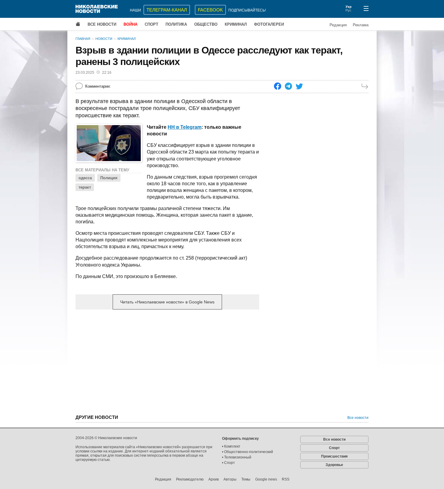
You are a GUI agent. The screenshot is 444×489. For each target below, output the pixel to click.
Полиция (108, 178)
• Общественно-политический (247, 452)
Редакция (338, 25)
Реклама (360, 25)
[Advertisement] (167, 361)
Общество (205, 24)
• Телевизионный (236, 457)
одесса (85, 178)
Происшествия (334, 456)
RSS (285, 479)
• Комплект (231, 446)
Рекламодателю (190, 479)
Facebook (210, 9)
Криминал (236, 24)
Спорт (151, 24)
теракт (85, 187)
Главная (83, 38)
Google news (266, 479)
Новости (103, 38)
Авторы (230, 479)
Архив (213, 479)
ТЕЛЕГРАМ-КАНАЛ (166, 9)
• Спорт (228, 463)
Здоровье (334, 465)
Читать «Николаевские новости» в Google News (167, 302)
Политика (176, 24)
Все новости (102, 24)
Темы (245, 479)
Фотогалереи (269, 24)
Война (130, 24)
